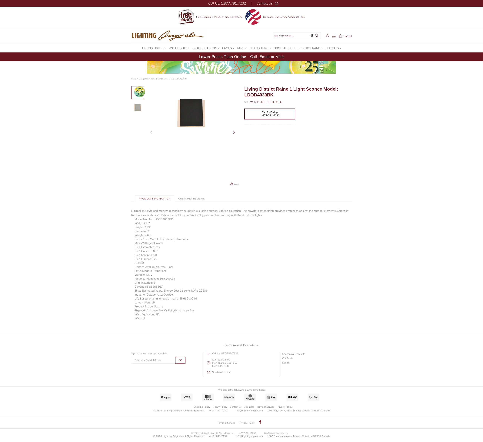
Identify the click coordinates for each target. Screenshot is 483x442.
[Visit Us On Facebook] (260, 422)
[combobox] (297, 35)
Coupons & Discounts (293, 354)
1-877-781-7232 (247, 433)
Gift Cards (287, 358)
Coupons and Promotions (242, 345)
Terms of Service (265, 407)
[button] (312, 35)
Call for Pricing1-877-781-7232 (270, 114)
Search (286, 362)
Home (133, 79)
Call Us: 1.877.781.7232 (227, 3)
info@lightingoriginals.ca (249, 410)
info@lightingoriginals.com (276, 433)
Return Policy (220, 407)
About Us (249, 407)
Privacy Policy (284, 407)
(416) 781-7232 (218, 410)
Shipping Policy (202, 407)
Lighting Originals (169, 35)
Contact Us (236, 407)
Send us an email (221, 372)
